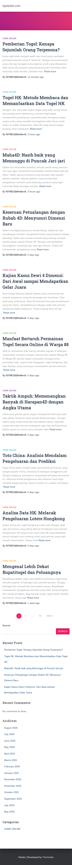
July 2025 (9, 805)
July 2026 (9, 734)
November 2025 (12, 786)
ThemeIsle (48, 857)
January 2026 (11, 773)
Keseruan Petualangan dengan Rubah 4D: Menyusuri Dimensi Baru (34, 218)
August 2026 (11, 727)
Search (6, 625)
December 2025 (12, 779)
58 (40, 616)
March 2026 (10, 760)
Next (49, 616)
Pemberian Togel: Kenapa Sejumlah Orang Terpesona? (33, 649)
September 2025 (13, 798)
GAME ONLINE (9, 38)
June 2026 (9, 740)
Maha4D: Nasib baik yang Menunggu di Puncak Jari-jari (33, 668)
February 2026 (12, 766)
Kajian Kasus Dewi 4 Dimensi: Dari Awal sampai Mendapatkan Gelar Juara (35, 281)
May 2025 (9, 811)
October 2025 (11, 792)
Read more (50, 71)
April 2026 (9, 753)
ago (35, 77)
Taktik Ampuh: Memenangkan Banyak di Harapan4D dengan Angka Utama (34, 402)
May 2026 (9, 747)
